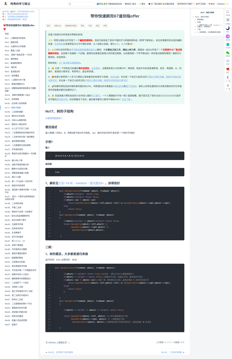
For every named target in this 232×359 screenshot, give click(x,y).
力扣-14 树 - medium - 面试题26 (82, 183)
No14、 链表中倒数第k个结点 (17, 95)
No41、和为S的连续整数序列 (17, 216)
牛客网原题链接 (53, 118)
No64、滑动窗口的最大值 (16, 312)
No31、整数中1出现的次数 (16, 169)
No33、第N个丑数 (13, 177)
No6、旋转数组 (11, 59)
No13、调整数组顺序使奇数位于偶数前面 (20, 89)
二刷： (199, 29)
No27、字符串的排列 (14, 149)
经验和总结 (62, 99)
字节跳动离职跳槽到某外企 (84, 49)
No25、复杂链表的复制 (15, 141)
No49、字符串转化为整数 (16, 249)
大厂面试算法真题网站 (69, 62)
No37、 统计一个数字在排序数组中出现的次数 (20, 197)
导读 (7, 34)
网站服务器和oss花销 (26, 11)
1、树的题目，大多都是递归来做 (208, 32)
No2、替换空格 (11, 42)
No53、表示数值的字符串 (16, 266)
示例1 (199, 22)
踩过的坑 (119, 86)
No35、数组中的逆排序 (15, 185)
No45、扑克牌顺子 (13, 232)
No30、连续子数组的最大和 (17, 164)
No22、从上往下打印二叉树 (17, 128)
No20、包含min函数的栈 (15, 120)
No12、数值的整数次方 (15, 84)
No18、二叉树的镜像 (14, 112)
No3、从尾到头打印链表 (15, 46)
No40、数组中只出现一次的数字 (18, 212)
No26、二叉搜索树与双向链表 (18, 145)
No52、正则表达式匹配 (15, 262)
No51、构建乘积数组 (14, 258)
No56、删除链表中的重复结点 (18, 278)
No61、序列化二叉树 (14, 299)
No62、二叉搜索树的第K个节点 (18, 303)
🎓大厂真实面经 (155, 4)
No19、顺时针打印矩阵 (15, 116)
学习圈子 (95, 95)
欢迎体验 (59, 44)
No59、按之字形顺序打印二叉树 (18, 291)
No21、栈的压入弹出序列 (16, 124)
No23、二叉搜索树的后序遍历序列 (19, 132)
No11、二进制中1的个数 (15, 80)
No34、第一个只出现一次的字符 (18, 181)
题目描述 (200, 20)
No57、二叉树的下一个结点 (17, 283)
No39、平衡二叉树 (13, 207)
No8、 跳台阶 (11, 67)
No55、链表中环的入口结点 (17, 274)
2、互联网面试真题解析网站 (16, 16)
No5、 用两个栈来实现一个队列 (18, 55)
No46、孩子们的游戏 (14, 237)
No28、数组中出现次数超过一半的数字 (20, 154)
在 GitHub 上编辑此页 (56, 342)
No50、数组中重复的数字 (16, 253)
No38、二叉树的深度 (14, 203)
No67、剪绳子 (11, 324)
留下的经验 (131, 86)
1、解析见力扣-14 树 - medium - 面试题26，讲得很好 (209, 26)
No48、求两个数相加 (14, 245)
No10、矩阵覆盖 (12, 76)
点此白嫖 (114, 76)
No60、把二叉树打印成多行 (17, 295)
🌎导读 (100, 4)
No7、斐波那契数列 (13, 63)
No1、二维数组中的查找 (15, 38)
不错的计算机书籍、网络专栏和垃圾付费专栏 (106, 80)
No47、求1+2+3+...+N (15, 241)
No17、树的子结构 (13, 107)
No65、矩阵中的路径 (14, 316)
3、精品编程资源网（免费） (16, 19)
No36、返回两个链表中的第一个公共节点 (20, 190)
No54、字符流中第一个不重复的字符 (20, 270)
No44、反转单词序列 (14, 228)
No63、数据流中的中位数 (16, 308)
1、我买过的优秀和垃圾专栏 (16, 14)
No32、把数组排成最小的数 (17, 173)
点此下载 (126, 99)
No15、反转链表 (12, 99)
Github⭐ (223, 4)
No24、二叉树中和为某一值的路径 (19, 137)
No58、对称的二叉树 (14, 287)
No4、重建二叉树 (12, 50)
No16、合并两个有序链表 (16, 103)
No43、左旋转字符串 (14, 224)
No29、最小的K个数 (13, 160)
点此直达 (95, 68)
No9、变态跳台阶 (12, 71)
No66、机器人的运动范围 (16, 320)
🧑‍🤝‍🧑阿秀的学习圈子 (186, 4)
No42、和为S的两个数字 (15, 220)
